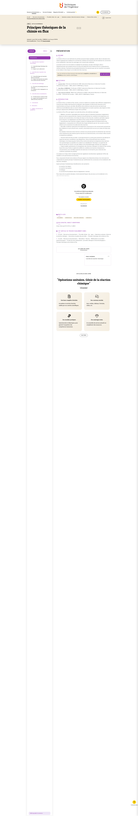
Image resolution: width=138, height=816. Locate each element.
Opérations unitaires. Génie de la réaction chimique (73, 17)
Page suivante (90, 256)
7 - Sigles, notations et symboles (36, 109)
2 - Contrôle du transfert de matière (38, 73)
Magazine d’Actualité (58, 12)
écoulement (60, 217)
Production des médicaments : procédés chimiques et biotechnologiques (86, 240)
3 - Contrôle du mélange (37, 83)
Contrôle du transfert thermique (94, 257)
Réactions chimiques (79, 217)
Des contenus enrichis (97, 300)
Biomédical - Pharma (84, 238)
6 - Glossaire (33, 105)
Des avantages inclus (97, 320)
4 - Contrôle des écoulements (38, 93)
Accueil (28, 17)
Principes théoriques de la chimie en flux (98, 236)
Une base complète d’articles (69, 300)
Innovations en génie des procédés (77, 236)
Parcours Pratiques (47, 12)
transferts (88, 217)
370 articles (83, 288)
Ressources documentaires (33, 12)
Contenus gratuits (71, 12)
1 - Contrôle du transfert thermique (37, 63)
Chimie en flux (68, 217)
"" (83, 281)
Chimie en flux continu (92, 17)
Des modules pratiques (69, 320)
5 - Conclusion (34, 102)
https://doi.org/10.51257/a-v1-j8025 (65, 226)
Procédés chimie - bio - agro (53, 17)
